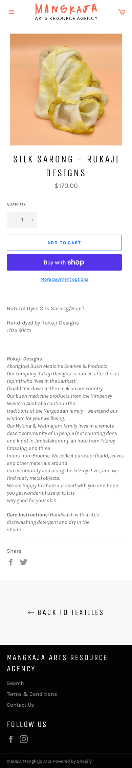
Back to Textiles (69, 612)
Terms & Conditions (32, 694)
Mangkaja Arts (37, 761)
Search (15, 683)
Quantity (16, 204)
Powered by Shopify (72, 761)
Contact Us (20, 705)
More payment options (64, 279)
